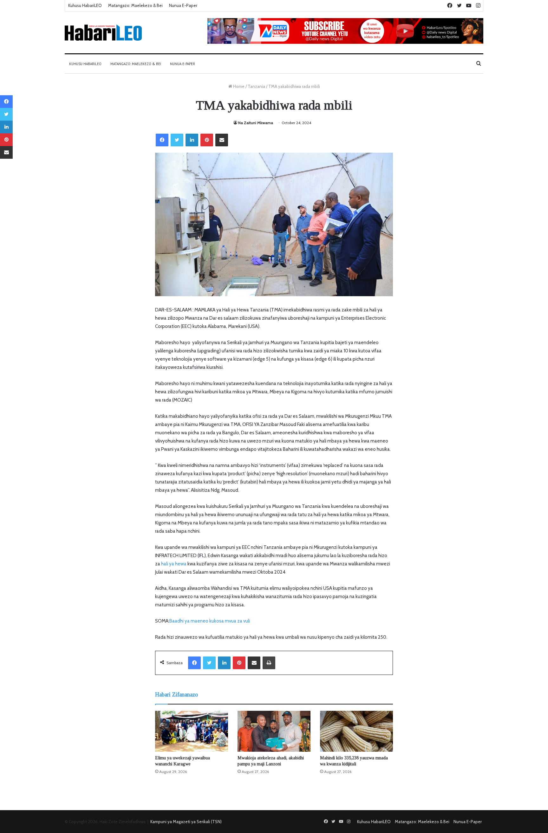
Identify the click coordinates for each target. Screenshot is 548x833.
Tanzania (256, 86)
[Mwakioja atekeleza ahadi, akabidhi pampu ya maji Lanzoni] (274, 731)
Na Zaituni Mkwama (255, 122)
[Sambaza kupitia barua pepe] (221, 140)
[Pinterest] (206, 140)
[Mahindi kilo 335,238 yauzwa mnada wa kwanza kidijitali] (356, 731)
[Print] (269, 662)
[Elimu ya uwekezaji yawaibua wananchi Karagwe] (191, 731)
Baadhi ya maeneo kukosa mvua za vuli (209, 621)
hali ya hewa (173, 564)
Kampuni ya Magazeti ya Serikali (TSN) (186, 821)
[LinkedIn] (192, 140)
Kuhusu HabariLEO (85, 5)
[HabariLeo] (103, 32)
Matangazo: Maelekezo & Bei (135, 5)
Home (238, 86)
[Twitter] (177, 140)
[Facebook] (162, 140)
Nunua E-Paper (183, 5)
